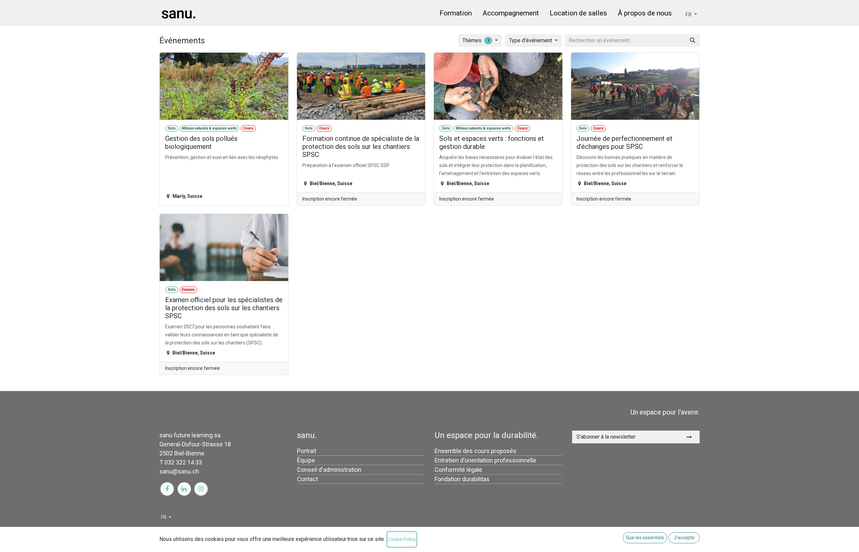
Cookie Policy (402, 539)
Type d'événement (531, 40)
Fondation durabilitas (462, 479)
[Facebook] (167, 489)
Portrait (306, 450)
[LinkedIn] (184, 489)
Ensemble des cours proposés (475, 450)
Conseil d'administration (329, 469)
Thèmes (476, 40)
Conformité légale (458, 469)
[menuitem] (455, 14)
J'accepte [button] (684, 537)
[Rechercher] (693, 40)
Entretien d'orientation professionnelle (485, 460)
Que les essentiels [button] (645, 537)
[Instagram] (201, 489)
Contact (307, 479)
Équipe (306, 460)
